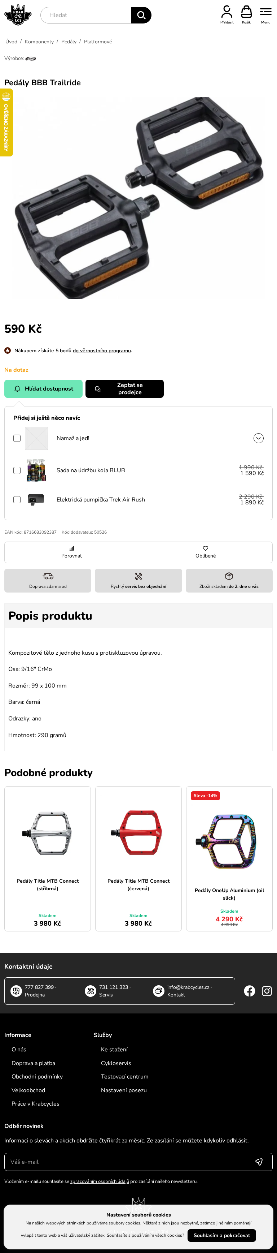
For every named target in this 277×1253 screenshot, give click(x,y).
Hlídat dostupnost (49, 389)
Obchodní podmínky (37, 1077)
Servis (106, 994)
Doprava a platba (33, 1063)
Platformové (98, 41)
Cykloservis (116, 1063)
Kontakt (176, 994)
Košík (246, 22)
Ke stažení (114, 1050)
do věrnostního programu (102, 350)
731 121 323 (113, 987)
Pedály (68, 41)
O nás (19, 1050)
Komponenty (39, 41)
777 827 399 (39, 987)
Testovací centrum (125, 1077)
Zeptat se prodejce (130, 388)
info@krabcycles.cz (188, 987)
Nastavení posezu (124, 1090)
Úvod (11, 41)
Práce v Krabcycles (36, 1104)
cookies (174, 1235)
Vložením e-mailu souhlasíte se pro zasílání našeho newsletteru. (101, 1181)
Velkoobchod (28, 1090)
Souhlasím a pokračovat (222, 1235)
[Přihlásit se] (259, 1162)
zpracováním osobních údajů (99, 1181)
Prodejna (35, 994)
